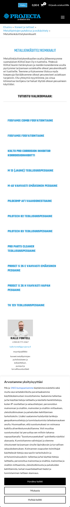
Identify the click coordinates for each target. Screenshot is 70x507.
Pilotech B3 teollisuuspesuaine (30, 231)
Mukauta (35, 490)
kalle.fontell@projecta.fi (20, 346)
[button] (22, 5)
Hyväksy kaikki (35, 481)
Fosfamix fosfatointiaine (26, 136)
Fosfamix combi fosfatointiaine (30, 120)
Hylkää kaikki (35, 499)
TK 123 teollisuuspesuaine (26, 305)
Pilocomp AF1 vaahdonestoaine (30, 201)
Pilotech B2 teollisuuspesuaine (30, 216)
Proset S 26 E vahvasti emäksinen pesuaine (32, 268)
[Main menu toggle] (63, 17)
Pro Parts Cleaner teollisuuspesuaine (22, 249)
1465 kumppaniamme (22, 387)
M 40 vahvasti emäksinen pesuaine (32, 186)
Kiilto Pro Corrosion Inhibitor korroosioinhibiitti (29, 153)
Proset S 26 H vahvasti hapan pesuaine (29, 288)
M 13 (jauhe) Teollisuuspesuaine (30, 170)
